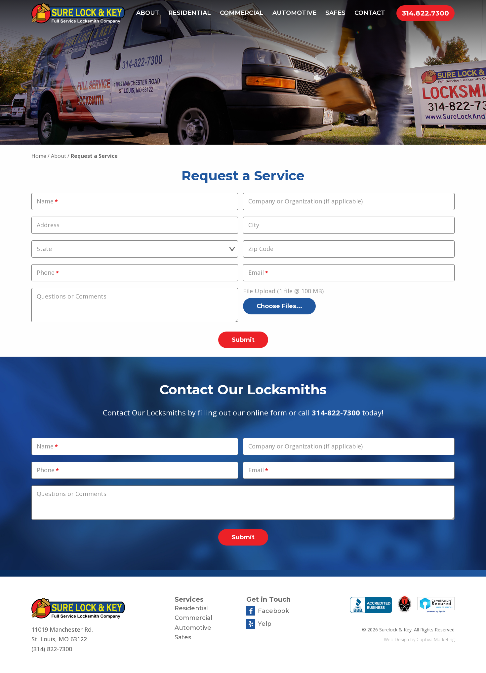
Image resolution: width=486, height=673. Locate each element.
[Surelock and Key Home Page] (99, 608)
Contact (369, 13)
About (147, 13)
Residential (189, 13)
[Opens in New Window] (371, 606)
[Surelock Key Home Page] (78, 13)
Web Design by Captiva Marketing (419, 639)
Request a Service (94, 156)
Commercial (241, 13)
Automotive (294, 13)
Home (38, 156)
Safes (335, 13)
